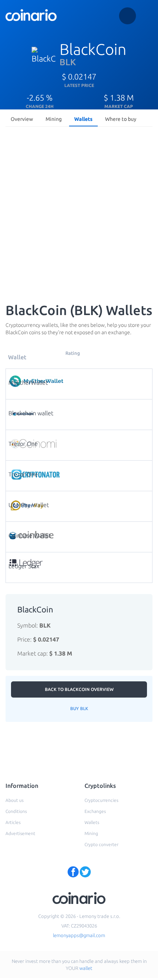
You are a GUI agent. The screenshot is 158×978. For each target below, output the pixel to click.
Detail (80, 378)
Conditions (16, 811)
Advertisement (20, 833)
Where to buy (120, 119)
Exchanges (95, 811)
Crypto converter (101, 844)
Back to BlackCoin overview (79, 689)
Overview (22, 119)
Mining (54, 119)
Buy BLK (79, 708)
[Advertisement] (79, 212)
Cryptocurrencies (101, 800)
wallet (85, 968)
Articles (13, 822)
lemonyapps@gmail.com (79, 935)
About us (15, 800)
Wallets (83, 119)
